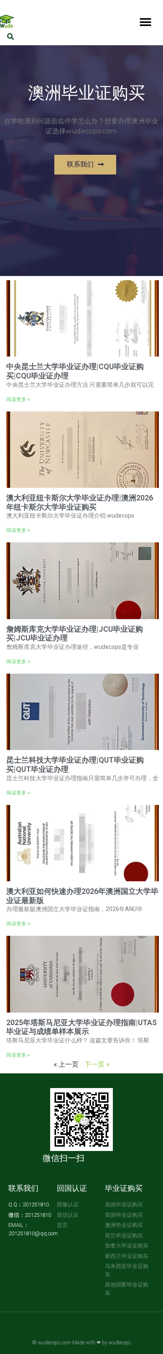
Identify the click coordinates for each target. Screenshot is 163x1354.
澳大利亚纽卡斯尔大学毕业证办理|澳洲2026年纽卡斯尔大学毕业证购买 (79, 502)
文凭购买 (119, 1332)
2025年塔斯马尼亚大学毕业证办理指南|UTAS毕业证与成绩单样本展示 (81, 1027)
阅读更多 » (18, 399)
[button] (145, 22)
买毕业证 (97, 1332)
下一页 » (96, 1064)
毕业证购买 (124, 1188)
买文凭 (42, 1332)
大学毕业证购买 (68, 1332)
